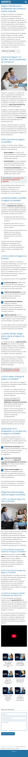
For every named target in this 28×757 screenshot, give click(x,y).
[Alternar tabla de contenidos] (17, 51)
